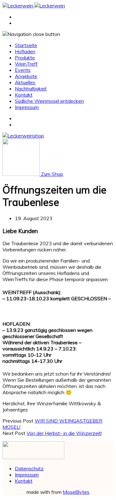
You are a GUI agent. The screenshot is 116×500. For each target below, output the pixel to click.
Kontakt (23, 95)
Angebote (26, 76)
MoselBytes (76, 492)
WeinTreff (26, 64)
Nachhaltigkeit (31, 88)
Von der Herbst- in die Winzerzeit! (64, 433)
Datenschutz (29, 468)
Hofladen (25, 51)
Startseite (26, 45)
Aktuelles (25, 82)
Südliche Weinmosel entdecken (49, 101)
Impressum (27, 107)
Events (23, 70)
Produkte (25, 57)
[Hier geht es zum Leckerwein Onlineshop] (23, 136)
